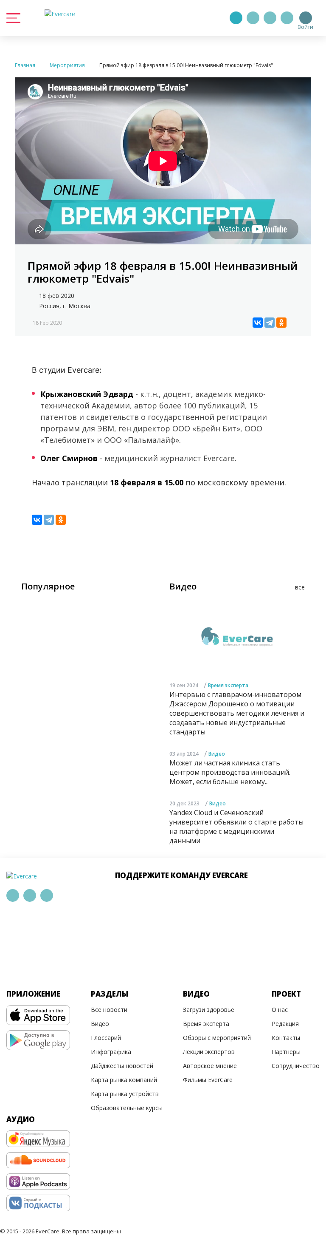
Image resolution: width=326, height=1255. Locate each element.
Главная (25, 65)
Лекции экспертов (209, 1052)
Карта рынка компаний (124, 1080)
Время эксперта (228, 685)
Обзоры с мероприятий (217, 1038)
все (300, 587)
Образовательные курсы (127, 1108)
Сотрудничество (296, 1066)
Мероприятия (67, 65)
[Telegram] (253, 17)
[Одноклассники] (281, 322)
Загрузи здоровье (208, 1010)
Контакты (286, 1038)
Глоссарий (106, 1038)
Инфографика (111, 1052)
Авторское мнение (210, 1066)
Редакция (285, 1024)
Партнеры (286, 1052)
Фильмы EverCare (208, 1080)
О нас (280, 1010)
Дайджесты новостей (122, 1066)
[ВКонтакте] (258, 322)
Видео (216, 753)
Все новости (109, 1010)
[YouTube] (287, 17)
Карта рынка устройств (125, 1094)
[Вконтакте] (270, 17)
